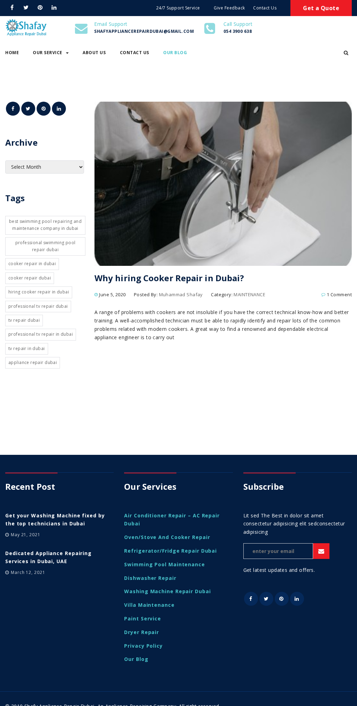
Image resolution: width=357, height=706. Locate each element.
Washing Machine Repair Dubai (167, 591)
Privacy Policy (143, 645)
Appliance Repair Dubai (32, 362)
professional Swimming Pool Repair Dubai (45, 246)
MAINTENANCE (249, 294)
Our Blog (175, 53)
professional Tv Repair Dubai (38, 306)
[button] (346, 53)
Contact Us (264, 8)
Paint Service (142, 618)
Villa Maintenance (149, 605)
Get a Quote (321, 8)
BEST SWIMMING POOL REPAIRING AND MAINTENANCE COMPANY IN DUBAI (45, 224)
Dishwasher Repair (150, 578)
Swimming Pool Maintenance (164, 564)
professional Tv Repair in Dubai (40, 334)
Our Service (47, 53)
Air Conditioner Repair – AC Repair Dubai (172, 519)
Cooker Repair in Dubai (32, 264)
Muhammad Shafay (181, 294)
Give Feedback (229, 8)
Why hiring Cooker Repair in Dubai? (169, 278)
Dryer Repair (141, 632)
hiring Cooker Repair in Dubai (38, 292)
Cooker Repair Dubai (29, 278)
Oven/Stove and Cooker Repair (167, 537)
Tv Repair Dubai (24, 320)
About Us (94, 53)
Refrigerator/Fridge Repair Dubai (170, 550)
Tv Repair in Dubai (26, 348)
